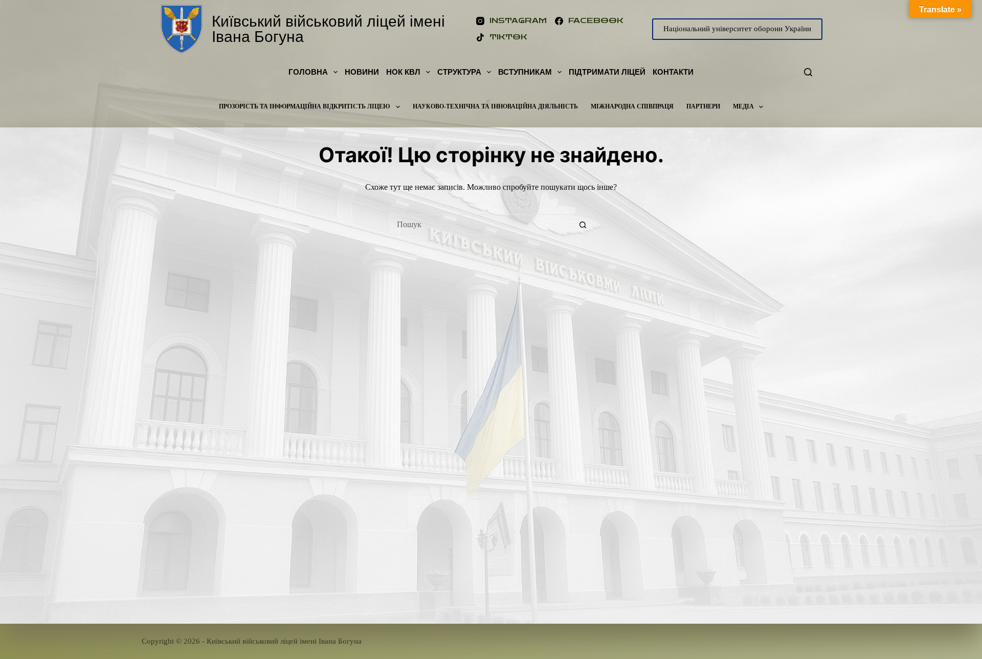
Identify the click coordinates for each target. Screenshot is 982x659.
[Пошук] (808, 72)
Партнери (703, 106)
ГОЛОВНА (308, 72)
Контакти (673, 72)
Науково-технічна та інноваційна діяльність (495, 106)
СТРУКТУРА (459, 72)
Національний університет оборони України (737, 29)
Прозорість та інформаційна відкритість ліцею (304, 106)
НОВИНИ (362, 72)
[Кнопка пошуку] (583, 224)
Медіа (743, 106)
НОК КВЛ (403, 72)
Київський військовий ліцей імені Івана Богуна (328, 29)
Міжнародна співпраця (632, 106)
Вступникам (525, 72)
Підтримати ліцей (607, 72)
